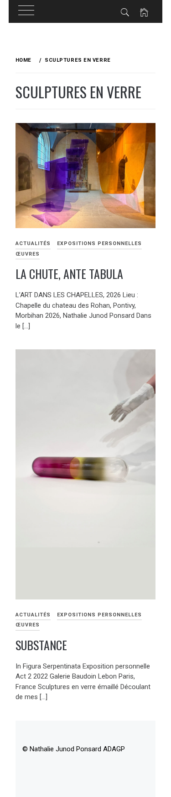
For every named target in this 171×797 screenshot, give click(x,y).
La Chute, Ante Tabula (69, 274)
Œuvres (28, 254)
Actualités (33, 243)
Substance (41, 645)
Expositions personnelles (99, 243)
